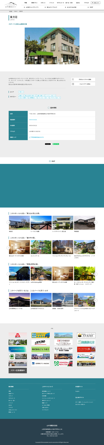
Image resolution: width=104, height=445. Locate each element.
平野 (20, 92)
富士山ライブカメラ (52, 7)
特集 (26, 3)
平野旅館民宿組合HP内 (37, 137)
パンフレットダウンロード (48, 398)
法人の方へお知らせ (80, 404)
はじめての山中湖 (71, 7)
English (77, 391)
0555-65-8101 (33, 120)
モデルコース (60, 3)
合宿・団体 (39, 95)
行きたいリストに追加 (85, 79)
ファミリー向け (50, 95)
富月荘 (21, 11)
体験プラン (34, 3)
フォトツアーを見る (84, 84)
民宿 (20, 95)
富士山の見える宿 (29, 95)
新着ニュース (12, 412)
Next (95, 222)
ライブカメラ (45, 410)
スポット (43, 3)
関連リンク (44, 403)
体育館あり (32, 97)
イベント (51, 3)
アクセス (86, 3)
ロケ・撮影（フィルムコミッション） (84, 402)
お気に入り (96, 3)
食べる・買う (69, 3)
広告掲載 (44, 396)
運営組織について (46, 391)
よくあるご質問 (45, 405)
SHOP (91, 7)
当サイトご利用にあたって (48, 393)
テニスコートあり (43, 97)
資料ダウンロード (46, 400)
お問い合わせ (45, 407)
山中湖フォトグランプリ (32, 7)
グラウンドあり (54, 97)
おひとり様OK (22, 97)
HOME (10, 11)
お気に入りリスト (13, 410)
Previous (9, 222)
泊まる (78, 3)
